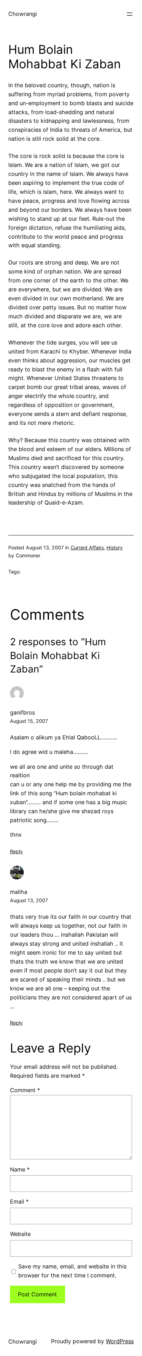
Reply (16, 851)
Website (20, 1233)
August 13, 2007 (29, 900)
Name (20, 1169)
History (114, 547)
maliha (18, 891)
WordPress (120, 1341)
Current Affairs (87, 547)
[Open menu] (129, 14)
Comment (25, 1090)
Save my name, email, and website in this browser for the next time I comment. (72, 1271)
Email (19, 1201)
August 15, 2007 (29, 721)
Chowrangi (22, 13)
